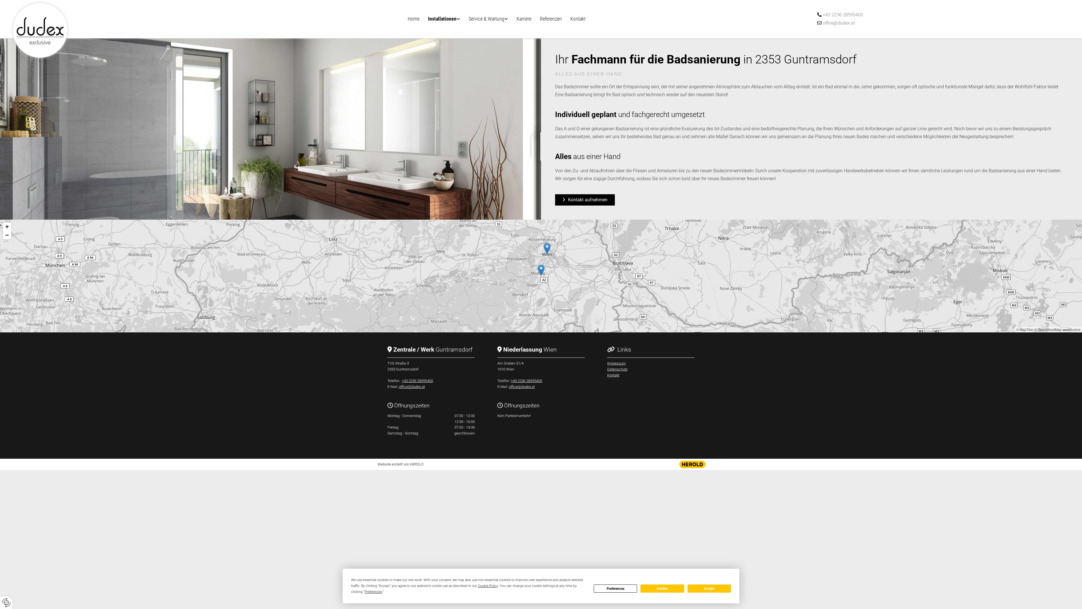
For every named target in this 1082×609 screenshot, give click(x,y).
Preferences (615, 589)
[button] (585, 200)
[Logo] (97, 30)
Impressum (616, 363)
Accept (709, 589)
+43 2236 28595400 (843, 14)
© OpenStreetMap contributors (1057, 329)
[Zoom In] (7, 226)
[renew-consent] (6, 602)
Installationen (442, 19)
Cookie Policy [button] (488, 586)
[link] (444, 19)
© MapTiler (1024, 329)
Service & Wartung (486, 19)
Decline (662, 589)
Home (414, 19)
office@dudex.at (839, 23)
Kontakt (578, 19)
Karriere (523, 19)
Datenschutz (617, 369)
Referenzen (551, 19)
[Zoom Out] (7, 235)
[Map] (541, 276)
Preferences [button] (373, 592)
